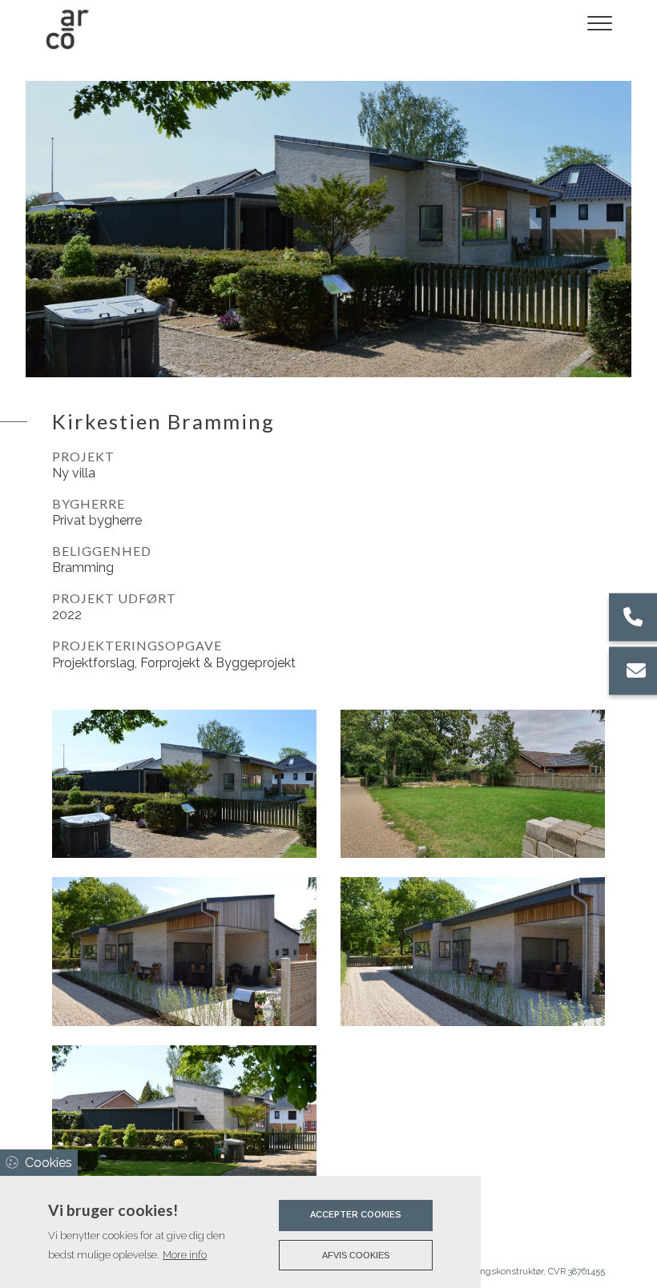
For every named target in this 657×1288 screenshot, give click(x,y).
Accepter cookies (355, 1215)
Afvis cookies (355, 1255)
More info (185, 1255)
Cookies (48, 1162)
